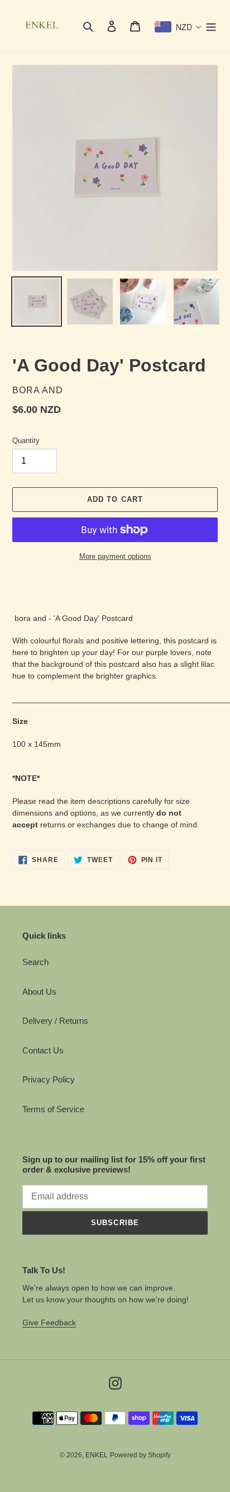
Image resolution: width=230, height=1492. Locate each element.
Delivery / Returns (55, 1020)
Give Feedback (49, 1322)
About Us (39, 991)
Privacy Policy (48, 1079)
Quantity (26, 440)
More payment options (115, 556)
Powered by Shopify (140, 1455)
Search (35, 962)
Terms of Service (53, 1109)
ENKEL (96, 1455)
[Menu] (211, 26)
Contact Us (43, 1050)
